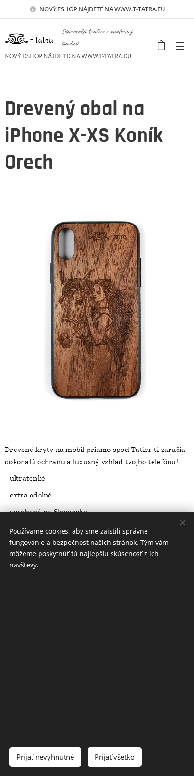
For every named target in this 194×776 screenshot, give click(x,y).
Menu (179, 45)
